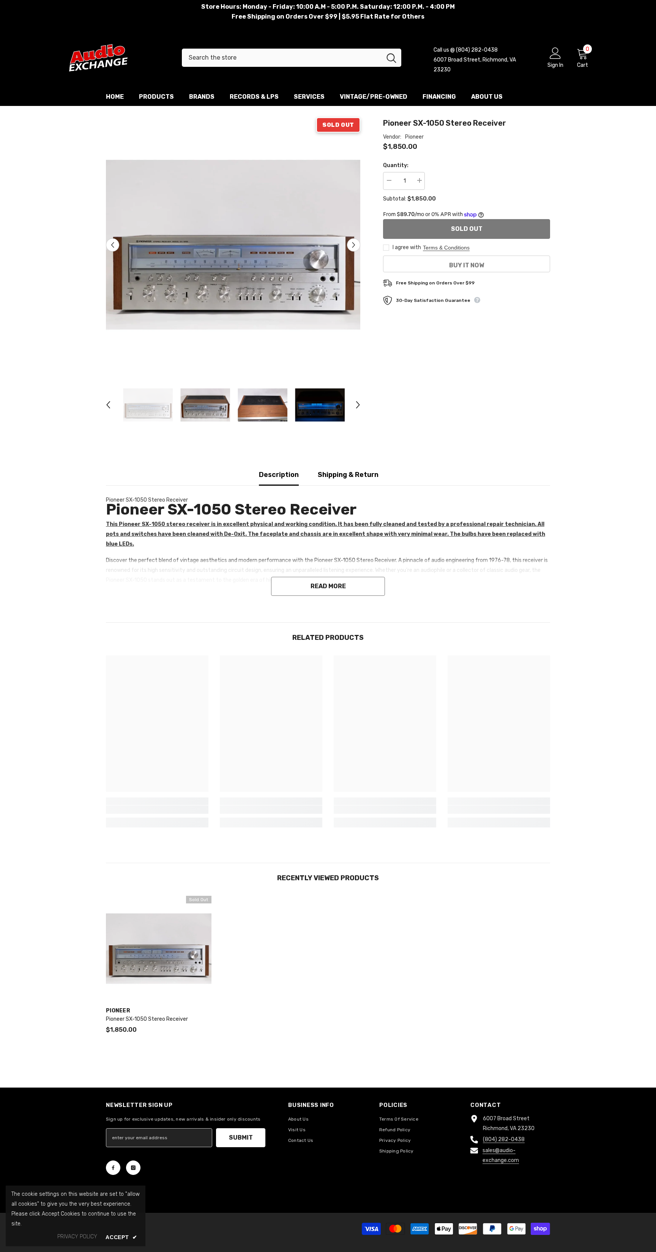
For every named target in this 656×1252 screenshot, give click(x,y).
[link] (157, 809)
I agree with (407, 247)
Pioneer (414, 137)
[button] (112, 244)
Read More (328, 586)
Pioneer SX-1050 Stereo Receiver (147, 1019)
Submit (241, 1137)
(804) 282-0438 (504, 1139)
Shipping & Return (348, 474)
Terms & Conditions (446, 248)
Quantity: (395, 165)
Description (279, 474)
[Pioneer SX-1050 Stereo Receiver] (158, 948)
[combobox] (282, 58)
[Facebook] (113, 1167)
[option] (233, 244)
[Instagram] (133, 1167)
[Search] (291, 58)
